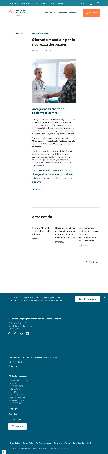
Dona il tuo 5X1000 (57, 3)
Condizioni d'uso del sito (82, 443)
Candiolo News (13, 3)
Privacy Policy (14, 443)
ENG (82, 3)
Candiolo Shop (14, 419)
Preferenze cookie (43, 443)
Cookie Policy (28, 443)
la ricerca (43, 165)
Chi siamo (48, 12)
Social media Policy (62, 443)
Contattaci (12, 414)
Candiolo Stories (27, 3)
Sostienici (73, 12)
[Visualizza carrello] (90, 3)
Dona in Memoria (41, 3)
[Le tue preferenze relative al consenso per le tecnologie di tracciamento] (4, 452)
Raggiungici (13, 408)
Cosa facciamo (60, 12)
